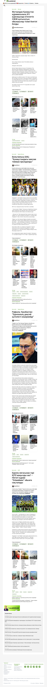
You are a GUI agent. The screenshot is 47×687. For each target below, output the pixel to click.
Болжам (36, 3)
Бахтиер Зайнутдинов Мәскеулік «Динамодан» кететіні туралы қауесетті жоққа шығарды (22, 639)
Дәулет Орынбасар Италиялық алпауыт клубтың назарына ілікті (17, 646)
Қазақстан (23, 295)
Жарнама (41, 683)
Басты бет (14, 9)
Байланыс (37, 683)
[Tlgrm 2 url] (39, 666)
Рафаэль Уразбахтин (16, 295)
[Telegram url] (33, 666)
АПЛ (16, 3)
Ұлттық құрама (10, 3)
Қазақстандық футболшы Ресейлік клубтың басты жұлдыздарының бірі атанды (22, 300)
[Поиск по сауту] (4, 5)
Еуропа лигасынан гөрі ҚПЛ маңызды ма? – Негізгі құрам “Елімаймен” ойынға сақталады (23, 464)
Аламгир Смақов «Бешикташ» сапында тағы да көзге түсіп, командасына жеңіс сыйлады (22, 628)
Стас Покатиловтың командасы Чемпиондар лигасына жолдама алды (18, 649)
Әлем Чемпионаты (17, 669)
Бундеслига (20, 3)
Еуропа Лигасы (17, 668)
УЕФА (18, 291)
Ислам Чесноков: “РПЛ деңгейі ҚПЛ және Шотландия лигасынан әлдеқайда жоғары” (21, 632)
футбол (13, 291)
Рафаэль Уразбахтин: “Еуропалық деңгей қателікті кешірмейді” (24, 303)
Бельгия (30, 291)
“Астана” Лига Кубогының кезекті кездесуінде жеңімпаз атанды (24, 144)
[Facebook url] (25, 666)
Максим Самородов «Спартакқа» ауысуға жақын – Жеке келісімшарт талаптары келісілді (22, 642)
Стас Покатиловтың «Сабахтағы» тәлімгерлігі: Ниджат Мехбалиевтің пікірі (19, 635)
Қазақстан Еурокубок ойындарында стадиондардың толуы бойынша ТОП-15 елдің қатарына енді (23, 621)
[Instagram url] (28, 666)
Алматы (19, 293)
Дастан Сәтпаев (25, 293)
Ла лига (26, 3)
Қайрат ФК (14, 293)
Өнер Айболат (17, 165)
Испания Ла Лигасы (8, 669)
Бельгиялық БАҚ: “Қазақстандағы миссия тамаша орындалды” (24, 460)
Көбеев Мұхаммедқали (18, 27)
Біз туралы (33, 683)
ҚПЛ (5, 3)
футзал (23, 140)
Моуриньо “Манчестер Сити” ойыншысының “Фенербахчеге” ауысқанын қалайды (23, 148)
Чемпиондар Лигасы (18, 666)
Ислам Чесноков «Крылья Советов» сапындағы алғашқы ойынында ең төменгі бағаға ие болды (23, 625)
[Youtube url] (31, 666)
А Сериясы (31, 3)
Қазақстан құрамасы (16, 140)
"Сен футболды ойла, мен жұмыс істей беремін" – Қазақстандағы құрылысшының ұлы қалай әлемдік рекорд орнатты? (24, 601)
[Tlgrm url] (36, 666)
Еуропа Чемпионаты (18, 670)
